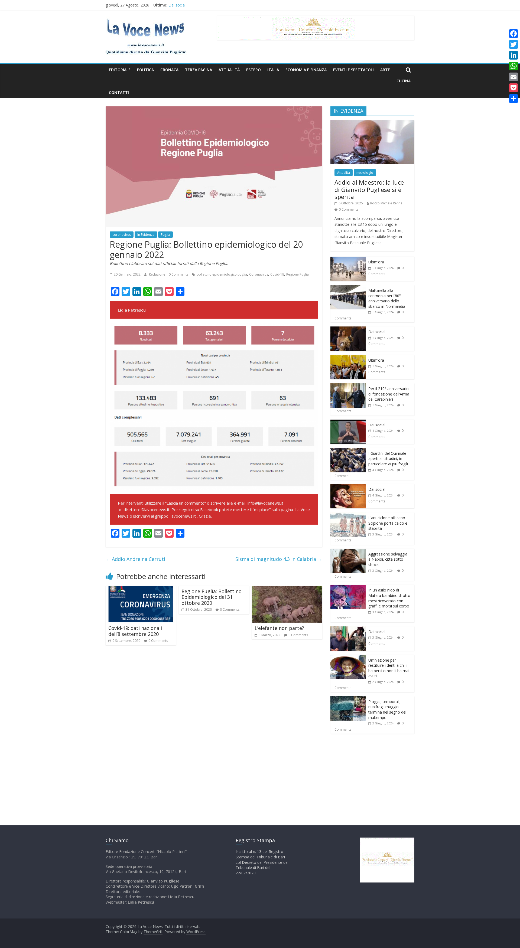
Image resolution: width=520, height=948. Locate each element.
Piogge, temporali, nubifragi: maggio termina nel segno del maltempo (387, 709)
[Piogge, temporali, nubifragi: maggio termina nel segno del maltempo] (348, 699)
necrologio (364, 172)
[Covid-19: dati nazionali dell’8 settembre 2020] (141, 589)
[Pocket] (513, 87)
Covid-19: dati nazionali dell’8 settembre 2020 (135, 631)
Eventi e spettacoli (353, 69)
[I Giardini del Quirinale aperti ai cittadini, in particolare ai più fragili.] (348, 450)
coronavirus (121, 234)
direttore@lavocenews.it (146, 509)
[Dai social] (348, 329)
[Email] (513, 76)
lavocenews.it (183, 516)
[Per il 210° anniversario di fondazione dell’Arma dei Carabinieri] (348, 386)
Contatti (119, 92)
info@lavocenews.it (265, 503)
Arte (385, 69)
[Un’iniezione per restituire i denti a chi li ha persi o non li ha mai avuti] (348, 657)
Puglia (165, 234)
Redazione (157, 274)
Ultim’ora (376, 261)
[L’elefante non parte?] (287, 589)
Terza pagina (198, 69)
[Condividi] (513, 98)
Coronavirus (258, 274)
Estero (253, 69)
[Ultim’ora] (348, 259)
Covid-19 (277, 274)
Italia (273, 69)
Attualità (229, 69)
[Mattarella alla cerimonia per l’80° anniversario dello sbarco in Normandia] (348, 287)
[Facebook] (513, 33)
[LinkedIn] (513, 55)
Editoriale (120, 69)
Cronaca (169, 69)
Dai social (376, 331)
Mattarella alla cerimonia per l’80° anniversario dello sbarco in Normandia (232, 4)
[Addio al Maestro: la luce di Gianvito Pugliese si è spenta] (372, 123)
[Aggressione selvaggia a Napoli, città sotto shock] (348, 551)
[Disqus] (214, 727)
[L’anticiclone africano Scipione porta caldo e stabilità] (348, 515)
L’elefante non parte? (279, 628)
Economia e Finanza (306, 69)
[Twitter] (513, 44)
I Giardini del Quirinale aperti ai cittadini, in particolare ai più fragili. (388, 458)
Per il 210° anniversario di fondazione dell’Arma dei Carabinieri (388, 394)
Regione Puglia (297, 274)
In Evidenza (145, 234)
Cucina (403, 80)
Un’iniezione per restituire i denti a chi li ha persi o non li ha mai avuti (388, 668)
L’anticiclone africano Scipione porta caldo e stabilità (387, 523)
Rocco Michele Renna (386, 203)
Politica (145, 69)
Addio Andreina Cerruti (135, 559)
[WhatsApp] (513, 66)
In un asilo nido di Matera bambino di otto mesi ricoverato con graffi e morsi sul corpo (389, 598)
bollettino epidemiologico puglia (222, 274)
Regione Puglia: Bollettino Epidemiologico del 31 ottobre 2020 (211, 597)
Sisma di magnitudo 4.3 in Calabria (278, 559)
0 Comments (178, 274)
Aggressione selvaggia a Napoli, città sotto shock (387, 559)
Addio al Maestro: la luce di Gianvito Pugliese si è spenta (369, 189)
